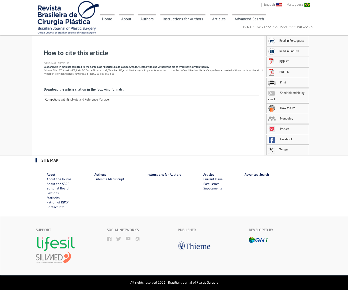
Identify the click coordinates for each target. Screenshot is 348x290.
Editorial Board (58, 188)
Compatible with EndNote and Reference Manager (77, 99)
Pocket (284, 129)
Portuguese (295, 4)
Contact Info (55, 207)
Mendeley (286, 118)
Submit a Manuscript (109, 179)
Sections (53, 193)
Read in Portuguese (291, 40)
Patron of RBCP (58, 202)
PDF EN (284, 72)
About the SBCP (58, 184)
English (270, 4)
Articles (219, 19)
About (126, 19)
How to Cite (287, 108)
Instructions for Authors (183, 19)
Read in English (289, 51)
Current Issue (213, 179)
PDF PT (284, 61)
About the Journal (59, 179)
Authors (147, 19)
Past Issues (211, 184)
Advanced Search (249, 19)
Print (282, 82)
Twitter (283, 150)
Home (107, 19)
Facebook (286, 139)
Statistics (53, 198)
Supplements (212, 188)
